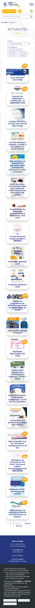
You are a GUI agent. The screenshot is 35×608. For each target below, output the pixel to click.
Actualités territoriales (15, 49)
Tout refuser (24, 600)
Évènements (12, 52)
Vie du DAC (12, 55)
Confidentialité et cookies (17, 561)
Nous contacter (17, 555)
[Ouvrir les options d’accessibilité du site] (32, 11)
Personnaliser (10, 604)
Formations (23, 52)
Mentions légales (17, 559)
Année (9, 41)
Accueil (4, 22)
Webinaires (23, 55)
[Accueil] (11, 5)
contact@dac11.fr (17, 550)
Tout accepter (10, 600)
